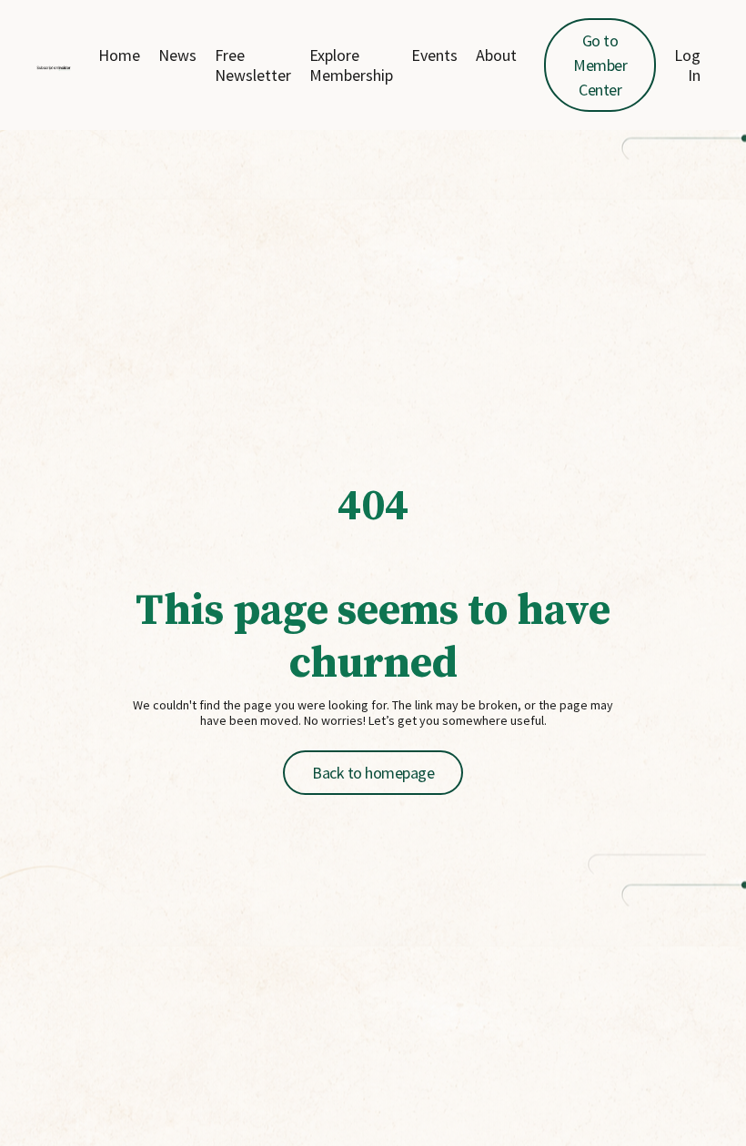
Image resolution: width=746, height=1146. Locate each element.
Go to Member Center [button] (600, 65)
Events (434, 55)
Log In (687, 65)
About (496, 55)
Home (119, 55)
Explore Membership (351, 65)
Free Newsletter (253, 65)
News (177, 55)
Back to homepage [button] (373, 772)
